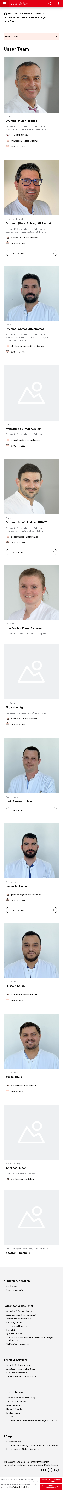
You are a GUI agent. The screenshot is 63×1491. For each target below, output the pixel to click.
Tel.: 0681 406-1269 (20, 135)
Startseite (13, 13)
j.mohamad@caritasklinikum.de (26, 894)
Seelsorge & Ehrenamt (16, 1326)
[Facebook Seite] (43, 1470)
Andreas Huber (16, 1168)
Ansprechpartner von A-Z (18, 1401)
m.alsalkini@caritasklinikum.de (25, 439)
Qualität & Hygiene (15, 1333)
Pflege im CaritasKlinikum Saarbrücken (23, 1449)
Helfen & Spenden (14, 1409)
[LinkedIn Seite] (56, 1470)
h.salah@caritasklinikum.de (24, 994)
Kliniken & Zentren (31, 13)
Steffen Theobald (18, 1253)
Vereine (9, 1416)
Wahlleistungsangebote (17, 1343)
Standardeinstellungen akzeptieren (51, 1487)
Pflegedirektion (13, 1441)
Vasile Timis (14, 1077)
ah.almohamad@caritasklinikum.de (28, 346)
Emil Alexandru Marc (20, 801)
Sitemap (21, 1461)
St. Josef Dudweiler (15, 1289)
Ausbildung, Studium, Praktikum (20, 1368)
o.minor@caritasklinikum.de (24, 718)
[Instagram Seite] (50, 1470)
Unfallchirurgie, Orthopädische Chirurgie (25, 17)
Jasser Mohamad (17, 886)
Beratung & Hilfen (14, 1322)
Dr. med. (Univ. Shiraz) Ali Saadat (28, 223)
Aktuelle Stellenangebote (18, 1365)
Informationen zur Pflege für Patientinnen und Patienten (32, 1445)
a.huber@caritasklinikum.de (24, 1179)
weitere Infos (18, 252)
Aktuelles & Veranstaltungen (19, 1311)
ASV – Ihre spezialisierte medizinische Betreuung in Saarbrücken (29, 1338)
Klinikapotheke (13, 1412)
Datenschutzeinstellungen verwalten (51, 1480)
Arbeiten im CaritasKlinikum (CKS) (21, 1376)
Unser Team (10, 21)
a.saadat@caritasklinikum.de (25, 237)
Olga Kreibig (14, 707)
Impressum (9, 1461)
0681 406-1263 (18, 146)
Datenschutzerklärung (38, 1461)
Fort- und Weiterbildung (17, 1372)
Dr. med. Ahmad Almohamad (25, 329)
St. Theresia (11, 1286)
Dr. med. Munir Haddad (21, 120)
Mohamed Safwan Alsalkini (24, 428)
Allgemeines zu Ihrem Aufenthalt (21, 1314)
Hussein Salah (15, 986)
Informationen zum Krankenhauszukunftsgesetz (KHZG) (32, 1420)
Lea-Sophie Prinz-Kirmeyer (24, 628)
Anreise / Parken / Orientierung (20, 1397)
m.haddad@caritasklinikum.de (25, 140)
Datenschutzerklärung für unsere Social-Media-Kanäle (31, 1464)
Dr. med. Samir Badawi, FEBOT (26, 522)
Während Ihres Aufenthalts (18, 1318)
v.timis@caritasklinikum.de (23, 1085)
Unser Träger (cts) (14, 1405)
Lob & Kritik (11, 1329)
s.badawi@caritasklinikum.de (24, 536)
